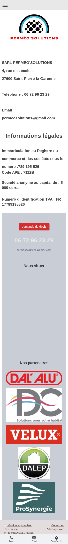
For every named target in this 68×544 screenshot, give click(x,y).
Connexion (57, 525)
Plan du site (11, 528)
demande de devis (34, 226)
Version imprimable (19, 525)
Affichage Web (55, 528)
